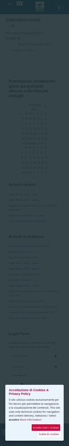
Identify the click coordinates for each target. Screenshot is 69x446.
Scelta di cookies (49, 434)
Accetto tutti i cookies (46, 427)
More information (30, 419)
